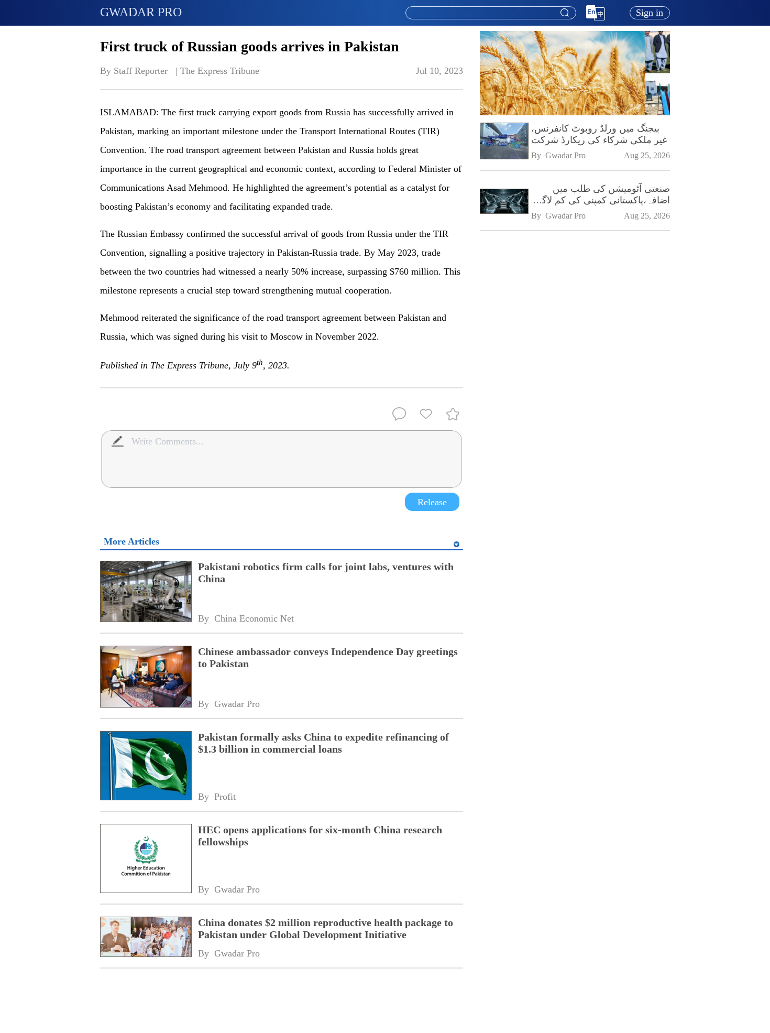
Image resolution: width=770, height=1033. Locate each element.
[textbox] (491, 13)
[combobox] (490, 13)
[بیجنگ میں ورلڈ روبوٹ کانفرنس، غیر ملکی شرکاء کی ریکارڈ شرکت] (503, 142)
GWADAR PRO (141, 12)
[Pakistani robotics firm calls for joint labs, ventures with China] (145, 592)
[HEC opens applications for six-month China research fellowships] (145, 859)
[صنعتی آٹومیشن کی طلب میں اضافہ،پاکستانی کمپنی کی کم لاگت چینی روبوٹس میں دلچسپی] (503, 202)
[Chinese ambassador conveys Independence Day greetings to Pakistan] (145, 677)
